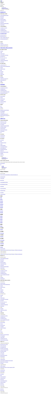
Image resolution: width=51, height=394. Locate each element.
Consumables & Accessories (4, 87)
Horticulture (1, 71)
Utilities (1, 81)
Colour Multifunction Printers (4, 182)
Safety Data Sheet (2, 325)
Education (1, 67)
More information (2, 163)
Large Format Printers (3, 188)
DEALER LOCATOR (5, 8)
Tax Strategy (2, 363)
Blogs (1, 141)
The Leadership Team (3, 347)
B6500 (1, 222)
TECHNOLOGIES (3, 33)
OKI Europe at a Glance (3, 121)
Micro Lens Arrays (2, 36)
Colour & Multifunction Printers (4, 15)
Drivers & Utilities (2, 96)
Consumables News (2, 29)
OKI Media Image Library (3, 149)
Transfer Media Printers (3, 20)
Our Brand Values (2, 135)
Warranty (1, 107)
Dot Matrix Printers (2, 190)
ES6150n (1, 236)
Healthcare (1, 291)
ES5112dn (2, 233)
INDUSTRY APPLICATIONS (6, 47)
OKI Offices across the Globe (4, 348)
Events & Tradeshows (3, 376)
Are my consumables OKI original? (4, 274)
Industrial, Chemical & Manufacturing (5, 66)
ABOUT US (2, 118)
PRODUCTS (3, 12)
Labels (1, 52)
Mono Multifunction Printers (3, 184)
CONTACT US (4, 7)
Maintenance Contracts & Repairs (4, 334)
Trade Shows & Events (3, 142)
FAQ (1, 330)
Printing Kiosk (2, 74)
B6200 (1, 217)
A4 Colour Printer (2, 59)
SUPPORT (2, 84)
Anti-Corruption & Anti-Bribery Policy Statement (6, 360)
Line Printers (2, 192)
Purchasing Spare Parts (3, 93)
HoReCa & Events (2, 287)
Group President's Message (3, 146)
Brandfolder (1, 77)
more (1, 132)
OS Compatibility (2, 111)
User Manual (2, 100)
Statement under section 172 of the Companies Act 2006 (7, 367)
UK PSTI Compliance (3, 101)
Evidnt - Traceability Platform (4, 37)
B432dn (1, 205)
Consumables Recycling (3, 30)
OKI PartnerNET (2, 278)
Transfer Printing (2, 53)
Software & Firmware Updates (4, 115)
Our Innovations (2, 371)
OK (0, 164)
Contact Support (2, 112)
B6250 (1, 219)
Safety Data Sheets (4, 167)
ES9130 (1, 247)
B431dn (1, 202)
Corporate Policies (2, 359)
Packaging (1, 295)
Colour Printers (2, 178)
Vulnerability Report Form (3, 114)
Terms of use (2, 383)
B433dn (1, 207)
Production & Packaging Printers (4, 23)
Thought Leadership (2, 145)
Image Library (2, 379)
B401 (1, 197)
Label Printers (2, 186)
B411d (1, 199)
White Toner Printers (3, 19)
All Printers (1, 43)
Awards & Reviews (2, 378)
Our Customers (2, 124)
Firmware (1, 97)
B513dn (1, 212)
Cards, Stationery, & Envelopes (4, 299)
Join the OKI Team (2, 128)
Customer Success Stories (3, 44)
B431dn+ (1, 204)
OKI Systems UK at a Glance (4, 344)
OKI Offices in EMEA (3, 127)
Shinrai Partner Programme (3, 355)
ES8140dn (2, 243)
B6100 (1, 216)
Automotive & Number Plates (4, 60)
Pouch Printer (2, 56)
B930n (1, 226)
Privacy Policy (2, 390)
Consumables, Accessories (3, 270)
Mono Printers (2, 16)
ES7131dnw (2, 240)
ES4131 (1, 229)
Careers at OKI (2, 352)
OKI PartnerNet (2, 131)
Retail (1, 70)
